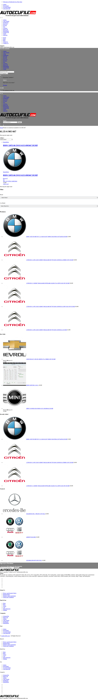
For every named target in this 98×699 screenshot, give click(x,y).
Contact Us (5, 43)
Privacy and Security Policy (9, 593)
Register (5, 85)
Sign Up (17, 567)
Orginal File (6, 32)
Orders (4, 4)
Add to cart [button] (5, 184)
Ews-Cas (5, 24)
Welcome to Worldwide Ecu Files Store (12, 2)
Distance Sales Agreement (9, 596)
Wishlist (5, 610)
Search (4, 120)
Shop (4, 39)
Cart (4, 607)
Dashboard (5, 22)
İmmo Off (5, 29)
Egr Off (5, 58)
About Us (5, 41)
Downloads (6, 6)
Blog (4, 40)
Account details (7, 7)
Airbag (4, 20)
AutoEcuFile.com (5, 636)
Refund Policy (6, 594)
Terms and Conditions (8, 597)
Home (4, 37)
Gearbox (5, 28)
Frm (4, 26)
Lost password (6, 8)
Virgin (4, 33)
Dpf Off (5, 56)
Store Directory (6, 608)
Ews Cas (5, 59)
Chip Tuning (6, 21)
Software (5, 35)
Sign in (5, 80)
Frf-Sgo (5, 25)
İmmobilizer (6, 31)
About (4, 606)
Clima (4, 54)
